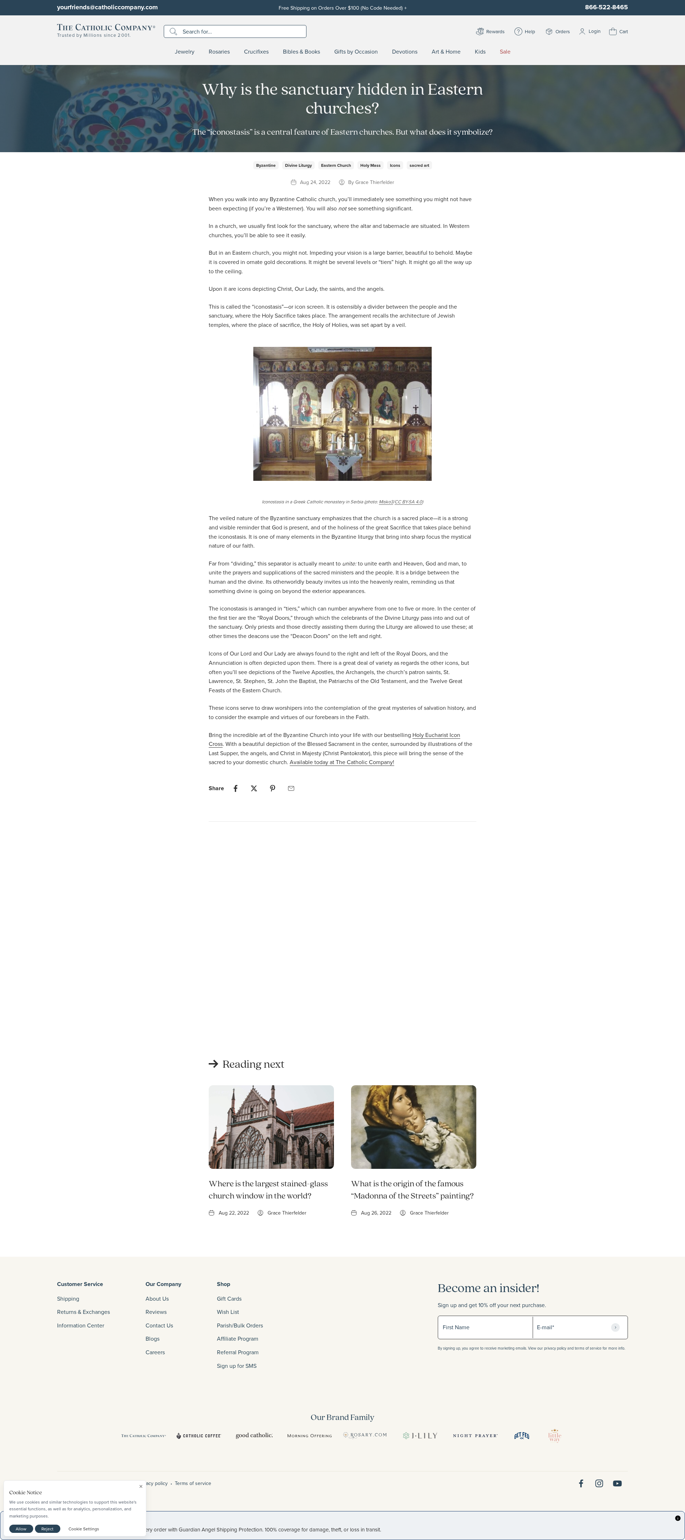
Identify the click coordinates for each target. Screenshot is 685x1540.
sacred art (419, 165)
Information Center (80, 1325)
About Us (157, 1298)
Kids (480, 52)
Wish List (228, 1312)
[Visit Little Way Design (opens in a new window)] (554, 1435)
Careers (155, 1352)
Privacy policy (153, 1483)
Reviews (156, 1312)
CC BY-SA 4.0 (408, 501)
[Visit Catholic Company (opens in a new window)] (143, 1435)
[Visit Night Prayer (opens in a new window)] (475, 1435)
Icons (395, 165)
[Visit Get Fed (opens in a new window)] (522, 1435)
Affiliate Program (237, 1338)
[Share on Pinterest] (272, 788)
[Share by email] (291, 788)
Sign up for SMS (237, 1366)
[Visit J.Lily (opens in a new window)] (420, 1435)
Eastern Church (336, 165)
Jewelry (184, 52)
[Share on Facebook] (235, 788)
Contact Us (159, 1325)
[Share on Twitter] (254, 788)
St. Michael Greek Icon (434, 1001)
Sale (505, 52)
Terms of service (193, 1483)
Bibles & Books (301, 52)
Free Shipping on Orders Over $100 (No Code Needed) (343, 7)
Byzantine (266, 165)
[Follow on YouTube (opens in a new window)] (617, 1483)
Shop (223, 1284)
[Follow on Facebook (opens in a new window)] (581, 1483)
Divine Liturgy (298, 165)
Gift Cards (229, 1298)
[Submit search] (174, 31)
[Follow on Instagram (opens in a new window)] (599, 1483)
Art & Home (446, 52)
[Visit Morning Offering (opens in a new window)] (309, 1435)
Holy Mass (370, 165)
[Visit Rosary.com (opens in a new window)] (365, 1435)
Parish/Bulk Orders (240, 1325)
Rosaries (219, 52)
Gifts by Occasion (356, 52)
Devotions (404, 52)
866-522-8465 (606, 7)
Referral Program (238, 1352)
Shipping (68, 1298)
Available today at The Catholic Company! (342, 762)
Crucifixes (256, 52)
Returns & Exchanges (83, 1312)
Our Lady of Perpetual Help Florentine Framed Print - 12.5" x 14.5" (330, 1010)
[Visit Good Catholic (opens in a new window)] (254, 1435)
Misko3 (386, 501)
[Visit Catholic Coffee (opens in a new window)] (199, 1435)
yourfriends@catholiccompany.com (107, 7)
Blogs (152, 1338)
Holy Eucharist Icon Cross (206, 1001)
